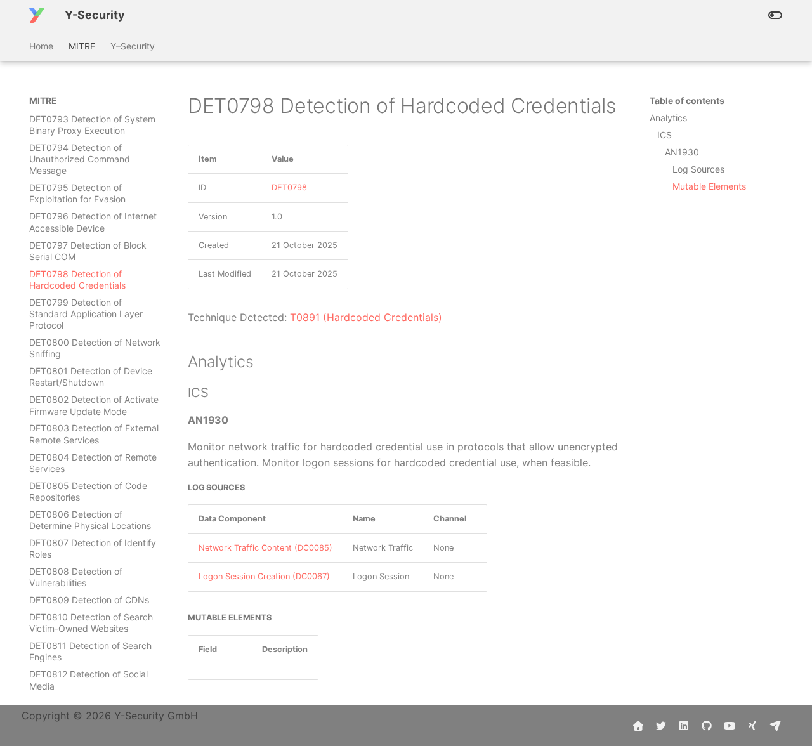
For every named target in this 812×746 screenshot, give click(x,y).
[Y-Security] (36, 15)
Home (41, 46)
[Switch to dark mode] (775, 15)
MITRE (82, 46)
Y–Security (132, 46)
